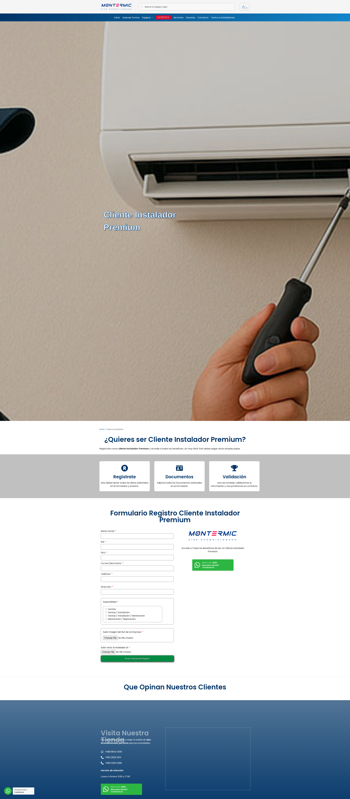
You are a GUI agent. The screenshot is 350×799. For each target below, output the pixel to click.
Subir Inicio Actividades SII (115, 647)
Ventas (112, 609)
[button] (244, 7)
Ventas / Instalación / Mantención (126, 615)
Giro (103, 552)
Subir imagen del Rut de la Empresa (122, 632)
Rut (103, 541)
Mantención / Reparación (122, 619)
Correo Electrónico (111, 563)
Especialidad (110, 601)
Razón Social (108, 531)
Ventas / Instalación (119, 612)
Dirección (106, 586)
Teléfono (106, 574)
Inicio (101, 429)
